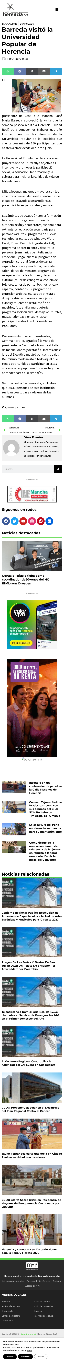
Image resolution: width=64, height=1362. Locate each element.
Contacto (57, 1281)
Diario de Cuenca (42, 1301)
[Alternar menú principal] (57, 9)
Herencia (38, 1311)
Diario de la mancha (49, 1276)
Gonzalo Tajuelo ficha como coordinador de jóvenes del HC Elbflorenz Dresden (25, 579)
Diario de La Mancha (43, 1306)
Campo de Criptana (11, 1315)
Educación (9, 23)
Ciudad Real (7, 1320)
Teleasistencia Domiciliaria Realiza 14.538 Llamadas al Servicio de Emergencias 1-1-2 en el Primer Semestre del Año (30, 1015)
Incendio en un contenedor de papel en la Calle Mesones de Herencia (45, 787)
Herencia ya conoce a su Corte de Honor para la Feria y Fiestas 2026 (29, 1251)
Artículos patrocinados (13, 1281)
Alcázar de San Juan (11, 1306)
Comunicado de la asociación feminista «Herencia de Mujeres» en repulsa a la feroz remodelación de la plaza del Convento (45, 851)
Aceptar (9, 1356)
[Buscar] (58, 469)
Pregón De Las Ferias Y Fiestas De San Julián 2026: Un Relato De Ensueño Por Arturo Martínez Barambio (28, 966)
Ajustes (40, 1356)
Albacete (6, 1301)
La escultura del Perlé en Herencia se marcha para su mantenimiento (45, 828)
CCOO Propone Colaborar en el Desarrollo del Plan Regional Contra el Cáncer (30, 1109)
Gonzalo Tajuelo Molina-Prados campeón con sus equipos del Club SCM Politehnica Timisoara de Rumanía (45, 809)
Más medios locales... (44, 1315)
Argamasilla (7, 1311)
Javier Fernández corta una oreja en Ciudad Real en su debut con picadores (32, 1155)
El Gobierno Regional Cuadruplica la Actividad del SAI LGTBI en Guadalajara (28, 1063)
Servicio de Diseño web (38, 1281)
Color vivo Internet (28, 1334)
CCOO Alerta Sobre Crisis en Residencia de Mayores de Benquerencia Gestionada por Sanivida (31, 1203)
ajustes (28, 1350)
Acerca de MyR (32, 1285)
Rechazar (25, 1356)
